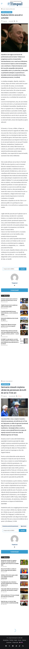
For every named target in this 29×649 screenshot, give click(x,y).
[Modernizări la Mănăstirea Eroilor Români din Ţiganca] (24, 320)
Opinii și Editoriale (10, 9)
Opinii (15, 640)
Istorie (19, 640)
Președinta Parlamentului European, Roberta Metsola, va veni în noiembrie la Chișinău (9, 313)
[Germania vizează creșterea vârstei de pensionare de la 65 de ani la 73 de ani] (24, 300)
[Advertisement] (14, 362)
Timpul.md (5, 21)
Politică (11, 640)
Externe (24, 640)
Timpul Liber (15, 642)
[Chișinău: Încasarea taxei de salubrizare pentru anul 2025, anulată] (24, 307)
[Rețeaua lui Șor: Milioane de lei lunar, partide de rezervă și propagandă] (24, 326)
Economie (8, 642)
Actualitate (6, 640)
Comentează (14, 290)
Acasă (3, 9)
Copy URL (23, 269)
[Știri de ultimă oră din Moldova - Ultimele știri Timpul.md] (14, 3)
